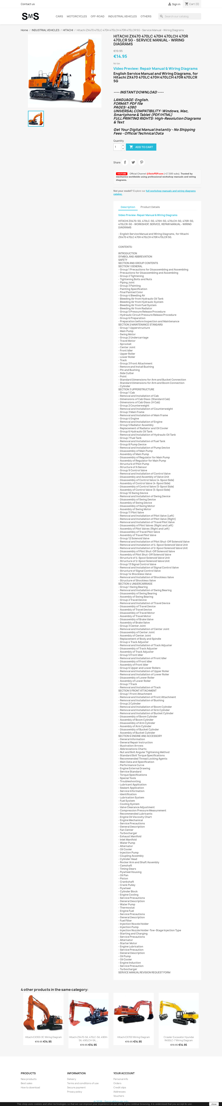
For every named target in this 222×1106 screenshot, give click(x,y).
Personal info (120, 1079)
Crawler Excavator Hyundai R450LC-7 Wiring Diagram (179, 1039)
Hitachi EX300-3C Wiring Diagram (43, 1037)
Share (125, 162)
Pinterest (141, 162)
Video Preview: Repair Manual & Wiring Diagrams (155, 68)
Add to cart (141, 147)
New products (29, 1079)
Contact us (28, 4)
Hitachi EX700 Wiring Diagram (133, 1037)
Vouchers (118, 1095)
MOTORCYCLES (77, 16)
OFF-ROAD (97, 16)
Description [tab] (128, 207)
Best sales (26, 1083)
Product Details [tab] (150, 207)
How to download (30, 1087)
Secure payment (76, 1087)
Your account (124, 1073)
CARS (59, 16)
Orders (117, 1083)
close (214, 1104)
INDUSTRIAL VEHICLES (122, 16)
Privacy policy (74, 1091)
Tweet (133, 162)
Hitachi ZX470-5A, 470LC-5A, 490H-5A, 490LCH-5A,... (88, 1039)
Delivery (71, 1079)
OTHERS (146, 16)
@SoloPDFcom (155, 173)
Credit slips (119, 1087)
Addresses (119, 1091)
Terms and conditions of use (83, 1083)
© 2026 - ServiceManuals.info (111, 1101)
